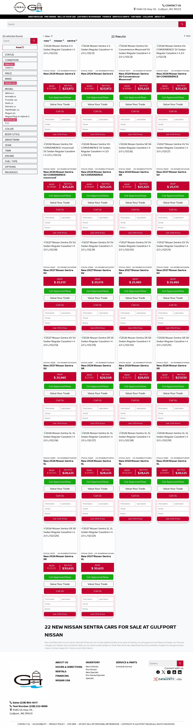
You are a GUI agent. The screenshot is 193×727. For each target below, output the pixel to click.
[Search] (182, 24)
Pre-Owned (91, 669)
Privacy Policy (57, 724)
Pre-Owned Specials (95, 675)
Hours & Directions (68, 667)
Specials (90, 678)
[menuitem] (20, 64)
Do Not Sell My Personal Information (99, 724)
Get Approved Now (60, 97)
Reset (19, 47)
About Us (61, 662)
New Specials (92, 672)
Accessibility (40, 724)
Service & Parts (126, 662)
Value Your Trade (60, 104)
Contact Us (24, 724)
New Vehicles (92, 666)
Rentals (60, 671)
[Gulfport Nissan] (28, 7)
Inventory (93, 662)
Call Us (60, 111)
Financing (62, 676)
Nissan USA (62, 680)
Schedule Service (124, 666)
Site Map (72, 724)
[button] (36, 17)
